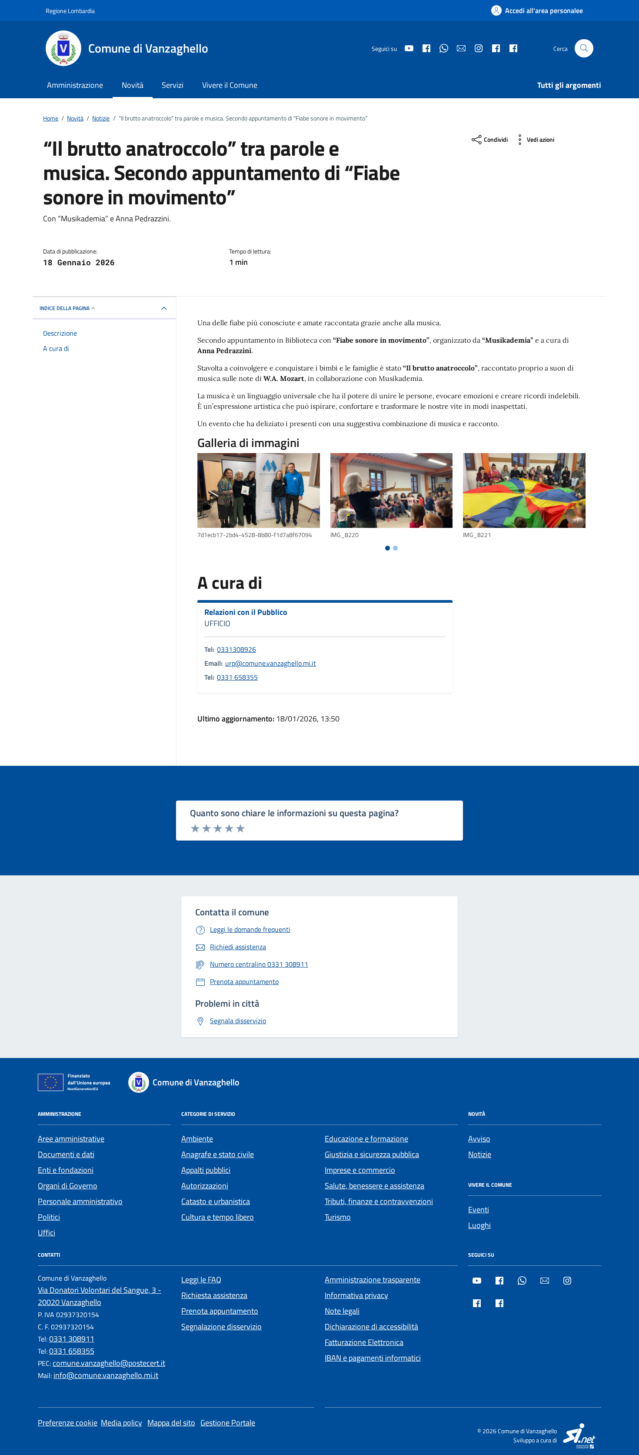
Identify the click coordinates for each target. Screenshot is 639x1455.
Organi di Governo (67, 1185)
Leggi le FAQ (201, 1279)
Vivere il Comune (229, 85)
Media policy (121, 1422)
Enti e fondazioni (65, 1170)
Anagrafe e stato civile (217, 1154)
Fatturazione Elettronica (364, 1342)
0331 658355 (237, 677)
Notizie (479, 1154)
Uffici (46, 1232)
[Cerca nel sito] (584, 48)
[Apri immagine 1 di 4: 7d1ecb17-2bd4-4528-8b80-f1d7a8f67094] (258, 490)
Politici (49, 1217)
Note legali (342, 1311)
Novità (132, 85)
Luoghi (479, 1225)
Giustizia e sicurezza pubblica (372, 1154)
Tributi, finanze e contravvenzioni (379, 1201)
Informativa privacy (356, 1295)
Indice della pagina (65, 308)
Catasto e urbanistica (215, 1201)
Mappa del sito (171, 1422)
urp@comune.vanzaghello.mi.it (270, 663)
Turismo (338, 1217)
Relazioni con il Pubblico (245, 612)
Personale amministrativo (80, 1201)
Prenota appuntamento (219, 1311)
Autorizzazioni (204, 1185)
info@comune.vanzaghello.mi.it (105, 1375)
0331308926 (236, 649)
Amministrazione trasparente (372, 1279)
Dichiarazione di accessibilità (371, 1326)
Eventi (478, 1209)
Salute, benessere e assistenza (374, 1185)
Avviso (479, 1139)
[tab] (387, 548)
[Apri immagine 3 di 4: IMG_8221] (524, 490)
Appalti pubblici (205, 1170)
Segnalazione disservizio (221, 1326)
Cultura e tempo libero (217, 1217)
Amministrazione (75, 85)
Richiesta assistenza (214, 1295)
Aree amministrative (71, 1139)
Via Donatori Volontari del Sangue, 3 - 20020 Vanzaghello (99, 1296)
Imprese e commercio (360, 1170)
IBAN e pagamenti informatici (373, 1358)
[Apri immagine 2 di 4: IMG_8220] (391, 490)
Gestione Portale (227, 1422)
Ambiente (197, 1139)
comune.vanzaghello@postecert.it (109, 1363)
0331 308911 (71, 1339)
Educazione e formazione (366, 1139)
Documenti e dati (66, 1154)
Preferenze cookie (67, 1422)
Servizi (172, 85)
